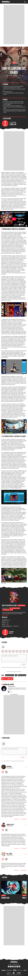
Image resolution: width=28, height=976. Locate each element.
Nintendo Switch (16, 608)
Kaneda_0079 (10, 824)
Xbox (11, 609)
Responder (16, 819)
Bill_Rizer (9, 853)
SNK (16, 675)
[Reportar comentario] (25, 767)
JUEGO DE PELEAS (9, 675)
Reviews (3, 895)
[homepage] (6, 2)
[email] (9, 692)
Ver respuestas (23, 819)
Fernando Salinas (12, 77)
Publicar (23, 664)
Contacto (10, 964)
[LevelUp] (4, 970)
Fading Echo (5, 898)
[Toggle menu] (25, 2)
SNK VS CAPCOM (22, 675)
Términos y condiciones (16, 964)
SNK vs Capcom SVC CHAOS (9, 605)
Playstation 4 (6, 609)
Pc (10, 608)
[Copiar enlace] (11, 678)
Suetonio (9, 766)
